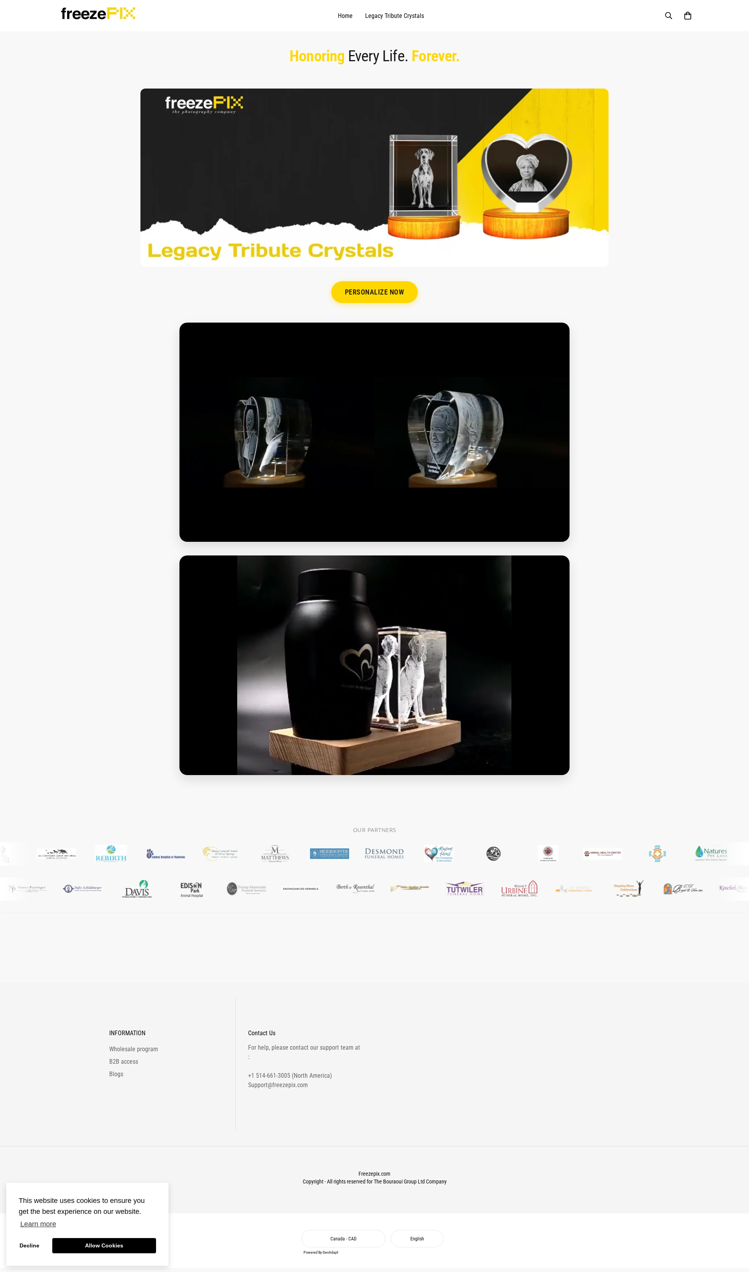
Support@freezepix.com (278, 1085)
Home (345, 16)
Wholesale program (133, 1049)
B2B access (123, 1061)
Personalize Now (375, 292)
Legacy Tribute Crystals (394, 16)
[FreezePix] (99, 15)
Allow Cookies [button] (104, 1245)
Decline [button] (29, 1245)
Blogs (116, 1074)
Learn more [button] (38, 1224)
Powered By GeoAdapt (321, 1252)
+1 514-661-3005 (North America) (290, 1075)
